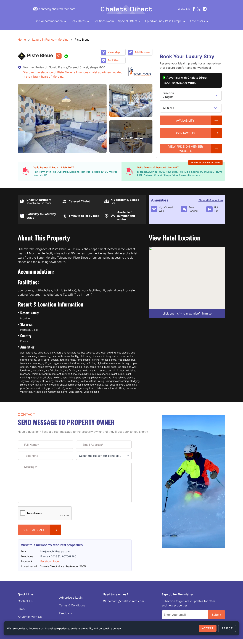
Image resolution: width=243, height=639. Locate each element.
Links (21, 609)
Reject (227, 628)
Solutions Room (104, 21)
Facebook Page (49, 561)
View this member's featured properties (52, 545)
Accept (207, 628)
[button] (215, 95)
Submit (216, 614)
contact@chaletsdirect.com (126, 601)
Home (22, 39)
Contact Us (25, 601)
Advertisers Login (71, 597)
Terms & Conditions (72, 605)
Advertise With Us (30, 617)
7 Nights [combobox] (168, 97)
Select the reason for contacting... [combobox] (101, 455)
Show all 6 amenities (211, 200)
